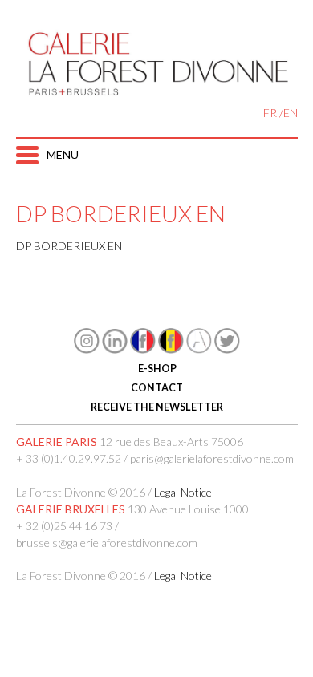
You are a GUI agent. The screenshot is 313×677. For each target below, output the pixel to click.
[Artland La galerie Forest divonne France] (199, 349)
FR (270, 113)
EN (290, 113)
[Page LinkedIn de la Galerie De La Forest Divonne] (115, 349)
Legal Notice (183, 492)
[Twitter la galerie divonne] (227, 349)
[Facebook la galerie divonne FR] (143, 349)
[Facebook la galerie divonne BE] (171, 349)
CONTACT (157, 388)
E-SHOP (156, 369)
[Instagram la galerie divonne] (87, 349)
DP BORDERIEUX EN (69, 246)
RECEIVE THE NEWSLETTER (157, 407)
